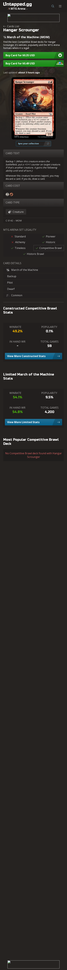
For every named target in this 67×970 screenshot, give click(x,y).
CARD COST (13, 186)
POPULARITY (49, 327)
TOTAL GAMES (49, 341)
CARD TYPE (13, 202)
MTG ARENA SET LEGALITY (19, 230)
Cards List (13, 26)
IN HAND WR (17, 341)
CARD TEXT (13, 153)
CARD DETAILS (12, 263)
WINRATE (15, 327)
